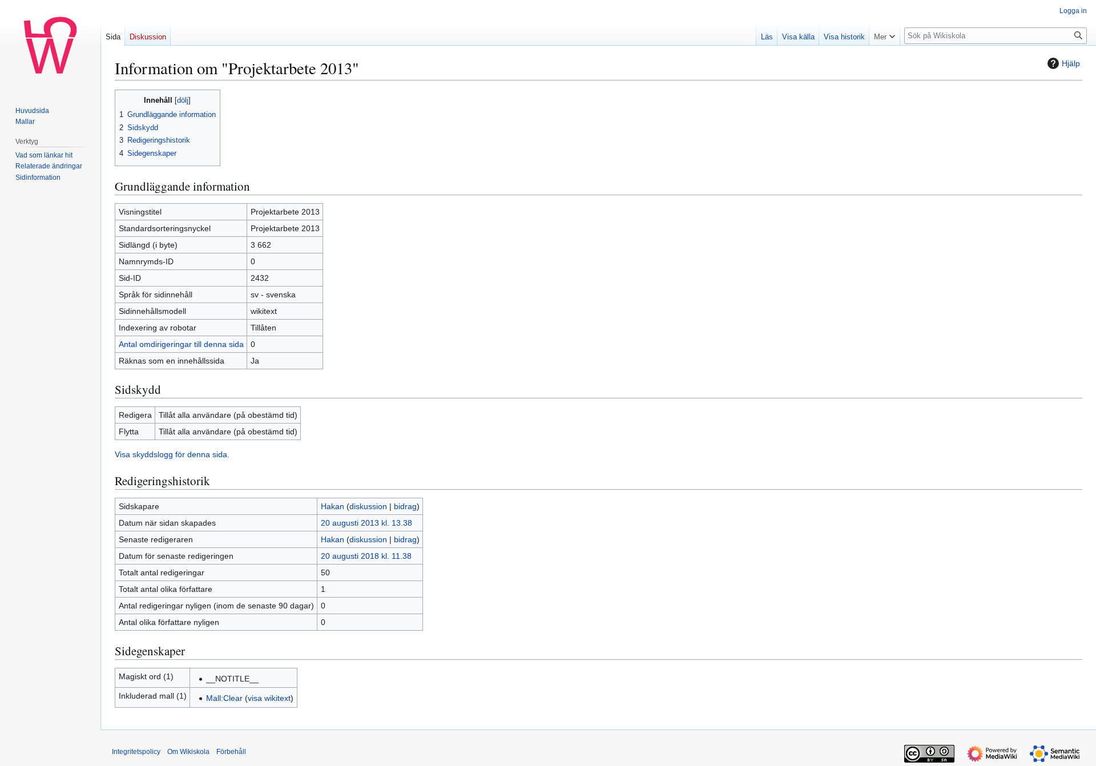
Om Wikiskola (188, 752)
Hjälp (1071, 63)
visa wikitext (269, 698)
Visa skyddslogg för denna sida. (172, 454)
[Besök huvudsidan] (50, 45)
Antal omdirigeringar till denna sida (181, 344)
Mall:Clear (224, 698)
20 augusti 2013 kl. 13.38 (366, 522)
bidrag (405, 506)
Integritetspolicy (136, 752)
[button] (884, 34)
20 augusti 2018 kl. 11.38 (366, 556)
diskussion (368, 506)
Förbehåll (231, 752)
